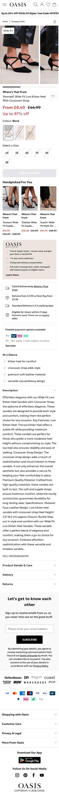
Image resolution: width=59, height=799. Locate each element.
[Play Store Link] (28, 777)
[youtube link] (41, 792)
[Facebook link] (32, 792)
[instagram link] (16, 792)
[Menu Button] (5, 5)
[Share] (52, 21)
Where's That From (15, 89)
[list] (28, 55)
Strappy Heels (18, 21)
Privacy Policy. (39, 678)
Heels (5, 21)
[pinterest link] (24, 792)
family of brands (27, 667)
